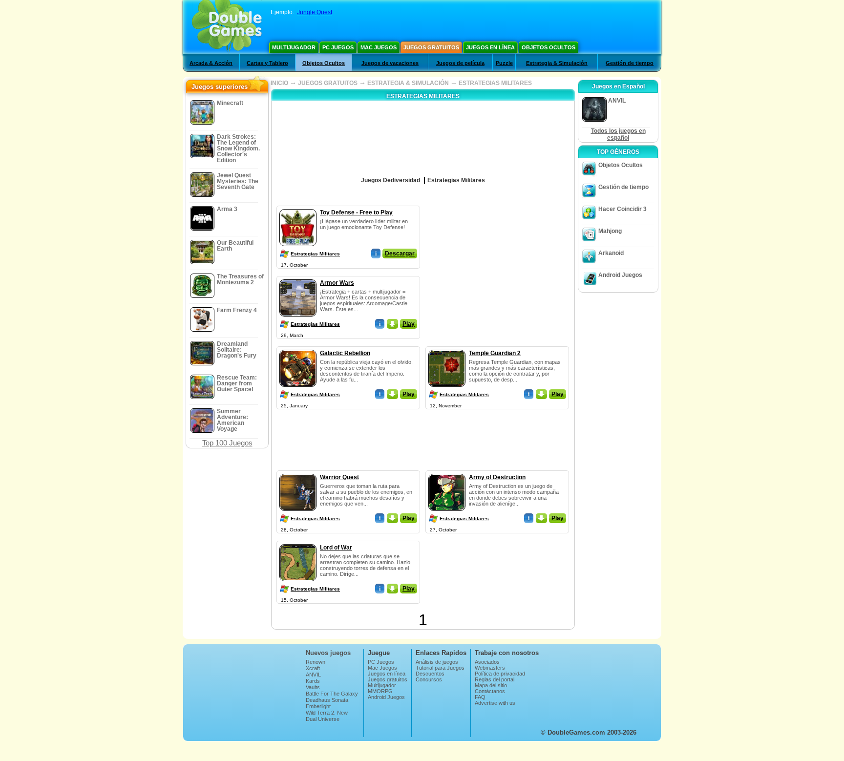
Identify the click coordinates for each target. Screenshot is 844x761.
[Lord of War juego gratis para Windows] (297, 542)
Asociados (487, 662)
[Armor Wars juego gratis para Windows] (297, 277)
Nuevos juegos (328, 652)
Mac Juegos (378, 47)
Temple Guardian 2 (495, 353)
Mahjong (610, 231)
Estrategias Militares (315, 253)
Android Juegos (620, 275)
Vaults (313, 687)
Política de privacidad (500, 673)
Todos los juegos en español (618, 134)
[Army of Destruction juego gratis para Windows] (446, 471)
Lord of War (336, 547)
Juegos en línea (490, 47)
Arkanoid (611, 253)
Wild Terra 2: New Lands (327, 715)
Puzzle (504, 63)
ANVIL (313, 674)
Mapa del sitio (491, 685)
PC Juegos (338, 47)
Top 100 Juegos (227, 443)
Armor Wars (337, 282)
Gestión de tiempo (630, 63)
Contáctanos (490, 691)
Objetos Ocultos (548, 47)
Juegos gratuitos (431, 47)
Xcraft (313, 668)
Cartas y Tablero (267, 63)
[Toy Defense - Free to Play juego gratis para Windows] (297, 207)
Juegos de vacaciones (390, 63)
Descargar (400, 253)
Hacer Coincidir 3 (622, 209)
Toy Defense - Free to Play (356, 212)
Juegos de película (460, 63)
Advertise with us (495, 703)
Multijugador (294, 47)
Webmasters (490, 668)
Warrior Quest (339, 477)
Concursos (429, 679)
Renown (315, 662)
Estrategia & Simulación (557, 63)
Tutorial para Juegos (440, 668)
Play (408, 323)
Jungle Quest (314, 12)
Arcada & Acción (211, 63)
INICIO (279, 83)
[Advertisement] (497, 267)
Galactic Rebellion (345, 353)
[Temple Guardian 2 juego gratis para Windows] (446, 347)
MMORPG (380, 691)
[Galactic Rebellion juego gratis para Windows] (297, 347)
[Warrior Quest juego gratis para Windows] (297, 471)
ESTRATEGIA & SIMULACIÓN (408, 83)
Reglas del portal (494, 679)
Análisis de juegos (437, 662)
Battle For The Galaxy (332, 694)
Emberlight (318, 706)
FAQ (480, 697)
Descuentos (430, 673)
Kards (313, 681)
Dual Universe (322, 719)
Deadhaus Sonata (327, 700)
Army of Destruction (497, 477)
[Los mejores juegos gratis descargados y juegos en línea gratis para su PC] (227, 27)
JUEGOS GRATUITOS (328, 83)
